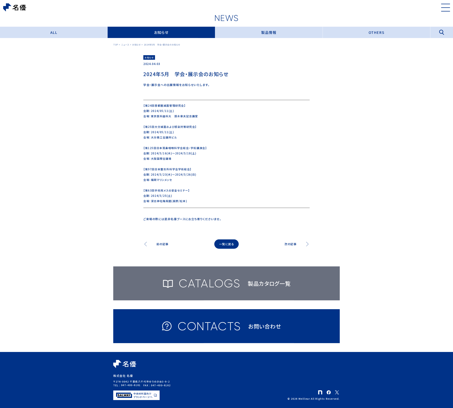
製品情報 (268, 32)
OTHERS (377, 32)
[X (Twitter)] (337, 391)
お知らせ (161, 32)
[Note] (320, 391)
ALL (53, 32)
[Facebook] (329, 391)
